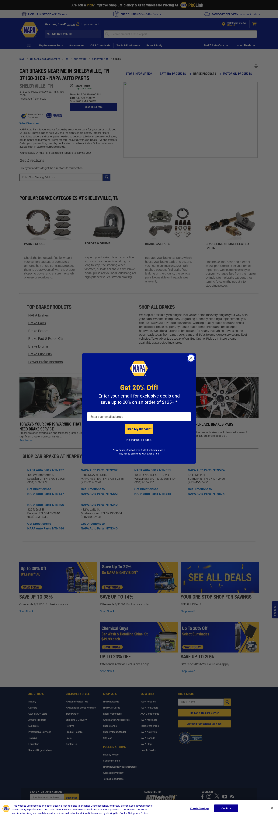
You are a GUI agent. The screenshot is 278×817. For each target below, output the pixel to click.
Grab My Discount (139, 429)
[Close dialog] (191, 358)
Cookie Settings (199, 808)
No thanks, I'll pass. (139, 440)
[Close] (272, 808)
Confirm (226, 808)
